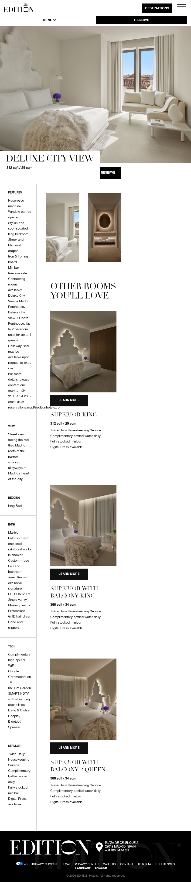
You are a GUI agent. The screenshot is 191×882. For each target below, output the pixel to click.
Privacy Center (87, 864)
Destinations (157, 8)
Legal (66, 864)
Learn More (69, 400)
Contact (126, 864)
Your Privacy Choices (40, 864)
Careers (109, 864)
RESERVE (141, 20)
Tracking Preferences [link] (156, 864)
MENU (48, 20)
